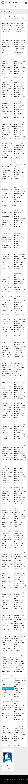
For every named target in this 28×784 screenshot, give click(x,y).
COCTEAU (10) (19, 170)
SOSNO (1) (6, 636)
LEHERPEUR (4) (19, 407)
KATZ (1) (17, 361)
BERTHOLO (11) (19, 96)
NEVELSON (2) (7, 499)
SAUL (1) (5, 600)
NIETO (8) (6, 501)
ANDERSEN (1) (19, 40)
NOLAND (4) (7, 503)
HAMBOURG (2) (19, 319)
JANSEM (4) (6, 350)
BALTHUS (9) (17, 69)
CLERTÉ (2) (6, 170)
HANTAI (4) (6, 321)
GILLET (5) (19, 300)
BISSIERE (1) (6, 103)
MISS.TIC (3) (5, 470)
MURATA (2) (6, 493)
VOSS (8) (5, 728)
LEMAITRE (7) (19, 409)
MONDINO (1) (19, 474)
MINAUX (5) (18, 464)
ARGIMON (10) (19, 46)
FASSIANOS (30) (20, 258)
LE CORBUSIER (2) (18, 399)
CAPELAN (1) (6, 145)
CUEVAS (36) (19, 191)
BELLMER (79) (6, 86)
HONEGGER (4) (19, 337)
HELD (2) (17, 323)
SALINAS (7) (18, 594)
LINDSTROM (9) (7, 415)
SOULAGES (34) (7, 638)
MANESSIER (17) (19, 438)
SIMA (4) (5, 627)
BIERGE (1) (18, 99)
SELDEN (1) (6, 615)
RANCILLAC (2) (20, 556)
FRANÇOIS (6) (19, 269)
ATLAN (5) (19, 61)
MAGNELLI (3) (7, 436)
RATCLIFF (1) (18, 558)
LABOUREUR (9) (20, 383)
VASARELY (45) (7, 707)
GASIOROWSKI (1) (7, 293)
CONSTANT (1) (6, 176)
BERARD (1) (19, 90)
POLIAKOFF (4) (7, 545)
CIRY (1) (5, 166)
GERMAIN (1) (7, 296)
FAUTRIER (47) (6, 260)
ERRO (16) (19, 254)
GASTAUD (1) (19, 292)
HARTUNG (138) (19, 321)
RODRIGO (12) (7, 582)
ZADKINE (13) (5, 740)
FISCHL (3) (5, 266)
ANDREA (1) (5, 42)
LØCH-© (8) (17, 432)
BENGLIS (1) (6, 88)
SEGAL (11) (6, 613)
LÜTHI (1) (5, 430)
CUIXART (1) (7, 193)
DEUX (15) (18, 222)
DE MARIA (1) (19, 206)
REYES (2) (18, 569)
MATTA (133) (19, 455)
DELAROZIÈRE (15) (7, 217)
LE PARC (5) (18, 401)
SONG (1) (18, 634)
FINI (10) (18, 264)
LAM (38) (6, 390)
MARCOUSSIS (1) (20, 445)
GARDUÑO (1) (18, 287)
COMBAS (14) (19, 172)
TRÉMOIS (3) (7, 684)
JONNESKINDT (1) (6, 354)
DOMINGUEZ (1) (19, 233)
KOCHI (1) (6, 375)
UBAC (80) (18, 694)
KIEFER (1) (18, 365)
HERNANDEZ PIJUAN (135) (7, 330)
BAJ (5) (17, 65)
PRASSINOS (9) (19, 552)
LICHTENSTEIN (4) (7, 413)
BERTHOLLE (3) (7, 96)
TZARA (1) (6, 694)
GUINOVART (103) (6, 316)
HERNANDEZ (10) (19, 327)
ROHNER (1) (19, 583)
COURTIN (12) (19, 183)
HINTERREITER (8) (19, 332)
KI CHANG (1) (6, 365)
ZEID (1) (7, 743)
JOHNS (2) (6, 352)
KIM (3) (19, 367)
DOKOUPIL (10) (19, 230)
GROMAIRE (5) (19, 308)
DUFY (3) (17, 239)
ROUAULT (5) (19, 590)
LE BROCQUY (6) (7, 399)
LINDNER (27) (19, 413)
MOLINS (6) (18, 472)
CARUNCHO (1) (19, 145)
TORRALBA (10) (7, 679)
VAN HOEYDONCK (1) (20, 702)
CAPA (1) (18, 143)
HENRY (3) (6, 327)
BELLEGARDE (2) (20, 84)
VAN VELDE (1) (19, 705)
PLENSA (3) (18, 543)
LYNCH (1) (5, 432)
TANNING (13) (7, 663)
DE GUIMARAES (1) (19, 198)
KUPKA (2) (18, 380)
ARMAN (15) (8, 51)
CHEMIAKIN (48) (8, 155)
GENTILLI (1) (19, 294)
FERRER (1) (6, 264)
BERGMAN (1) (19, 92)
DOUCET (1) (19, 237)
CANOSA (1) (7, 143)
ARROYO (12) (7, 57)
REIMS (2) (6, 566)
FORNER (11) (19, 266)
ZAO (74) (18, 740)
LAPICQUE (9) (19, 392)
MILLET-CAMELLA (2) (6, 465)
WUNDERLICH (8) (7, 738)
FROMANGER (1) (20, 277)
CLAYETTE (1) (19, 168)
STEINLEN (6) (7, 645)
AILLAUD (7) (18, 29)
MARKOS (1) (19, 449)
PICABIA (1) (6, 535)
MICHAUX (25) (7, 459)
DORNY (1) (6, 237)
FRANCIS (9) (6, 269)
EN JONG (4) (18, 245)
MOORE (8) (6, 478)
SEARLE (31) (18, 611)
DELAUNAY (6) (19, 216)
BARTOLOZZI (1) (20, 75)
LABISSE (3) (6, 382)
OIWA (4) (18, 503)
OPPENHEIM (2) (19, 510)
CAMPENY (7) (7, 141)
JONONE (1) (17, 354)
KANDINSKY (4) (20, 359)
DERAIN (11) (6, 222)
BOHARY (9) (18, 107)
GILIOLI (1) (6, 300)
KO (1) (17, 373)
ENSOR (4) (6, 250)
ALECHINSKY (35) (19, 35)
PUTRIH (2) (18, 554)
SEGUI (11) (18, 613)
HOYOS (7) (8, 340)
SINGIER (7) (19, 627)
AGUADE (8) (6, 27)
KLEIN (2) (17, 371)
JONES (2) (18, 352)
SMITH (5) (17, 629)
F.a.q (27, 779)
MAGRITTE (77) (19, 436)
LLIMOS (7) (18, 415)
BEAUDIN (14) (7, 80)
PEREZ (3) (18, 533)
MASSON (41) (7, 453)
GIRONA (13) (6, 302)
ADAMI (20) (6, 25)
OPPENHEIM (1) (7, 512)
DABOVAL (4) (19, 193)
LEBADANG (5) (18, 403)
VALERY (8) (18, 699)
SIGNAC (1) (18, 623)
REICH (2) (18, 564)
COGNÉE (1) (7, 172)
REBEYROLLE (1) (7, 564)
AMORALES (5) (7, 40)
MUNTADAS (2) (20, 491)
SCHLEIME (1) (19, 604)
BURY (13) (17, 132)
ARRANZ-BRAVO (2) (18, 53)
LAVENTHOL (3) (19, 396)
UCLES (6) (5, 697)
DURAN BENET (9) (7, 245)
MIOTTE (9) (18, 466)
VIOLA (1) (5, 726)
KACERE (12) (18, 356)
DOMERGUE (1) (6, 234)
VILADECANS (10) (20, 716)
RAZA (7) (18, 562)
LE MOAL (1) (6, 401)
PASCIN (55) (18, 522)
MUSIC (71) (6, 495)
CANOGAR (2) (19, 141)
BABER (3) (18, 63)
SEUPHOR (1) (7, 619)
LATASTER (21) (19, 394)
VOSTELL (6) (18, 728)
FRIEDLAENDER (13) (20, 274)
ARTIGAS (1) (20, 57)
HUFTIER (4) (19, 342)
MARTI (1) (6, 451)
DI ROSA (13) (6, 224)
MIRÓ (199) (18, 468)
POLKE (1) (18, 545)
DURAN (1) (17, 243)
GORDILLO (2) (18, 304)
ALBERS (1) (6, 34)
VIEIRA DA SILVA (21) (7, 716)
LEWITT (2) (18, 411)
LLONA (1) (6, 417)
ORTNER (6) (6, 514)
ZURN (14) (6, 745)
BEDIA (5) (5, 82)
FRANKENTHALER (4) (6, 272)
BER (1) (5, 90)
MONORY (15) (19, 476)
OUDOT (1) (18, 514)
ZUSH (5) (16, 745)
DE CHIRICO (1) (7, 197)
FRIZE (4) (6, 277)
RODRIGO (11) (18, 578)
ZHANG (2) (18, 743)
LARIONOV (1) (7, 394)
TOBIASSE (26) (7, 676)
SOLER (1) (5, 634)
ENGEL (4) (18, 247)
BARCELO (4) (7, 71)
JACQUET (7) (18, 348)
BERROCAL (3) (7, 94)
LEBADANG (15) (7, 405)
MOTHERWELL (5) (7, 484)
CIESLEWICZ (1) (20, 164)
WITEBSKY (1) (19, 734)
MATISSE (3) (6, 455)
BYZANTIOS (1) (7, 135)
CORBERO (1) (7, 178)
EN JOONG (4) (6, 247)
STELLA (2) (18, 644)
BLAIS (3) (7, 105)
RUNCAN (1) (19, 592)
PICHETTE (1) (7, 537)
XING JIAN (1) (18, 738)
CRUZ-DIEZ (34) (7, 189)
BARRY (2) (6, 73)
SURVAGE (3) (7, 651)
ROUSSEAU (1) (7, 592)
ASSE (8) (6, 61)
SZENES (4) (18, 655)
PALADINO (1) (19, 516)
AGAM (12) (18, 25)
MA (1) (5, 434)
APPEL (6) (5, 44)
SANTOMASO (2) (20, 597)
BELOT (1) (18, 86)
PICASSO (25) (19, 535)
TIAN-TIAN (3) (7, 667)
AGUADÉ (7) (19, 27)
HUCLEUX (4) (7, 343)
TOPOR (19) (19, 676)
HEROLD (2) (19, 329)
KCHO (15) (17, 363)
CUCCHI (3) (18, 189)
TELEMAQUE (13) (8, 665)
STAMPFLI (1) (19, 642)
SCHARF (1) (18, 602)
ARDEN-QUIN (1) (7, 47)
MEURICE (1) (20, 457)
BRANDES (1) (18, 120)
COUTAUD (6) (7, 185)
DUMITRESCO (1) (7, 242)
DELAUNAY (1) (19, 218)
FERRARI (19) (18, 262)
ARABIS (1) (18, 44)
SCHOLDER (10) (7, 610)
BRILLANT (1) (19, 124)
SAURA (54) (19, 600)
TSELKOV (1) (6, 688)
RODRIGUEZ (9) (19, 581)
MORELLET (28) (20, 478)
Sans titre (7, 767)
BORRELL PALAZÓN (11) (7, 112)
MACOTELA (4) (19, 434)
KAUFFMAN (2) (7, 363)
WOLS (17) (4, 736)
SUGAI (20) (6, 648)
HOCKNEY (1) (6, 336)
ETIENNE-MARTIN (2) (7, 258)
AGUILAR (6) (6, 29)
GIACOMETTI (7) (19, 297)
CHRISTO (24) (7, 160)
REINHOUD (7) (19, 566)
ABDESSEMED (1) (7, 23)
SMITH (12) (5, 629)
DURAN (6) (18, 241)
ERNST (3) (5, 254)
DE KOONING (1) (19, 202)
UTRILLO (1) (7, 699)
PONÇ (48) (18, 550)
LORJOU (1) (6, 424)
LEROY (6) (6, 411)
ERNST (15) (18, 252)
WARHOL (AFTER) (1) (7, 733)
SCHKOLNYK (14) (7, 605)
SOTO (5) (19, 636)
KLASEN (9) (6, 371)
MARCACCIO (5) (7, 445)
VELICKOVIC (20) (19, 710)
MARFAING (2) (7, 447)
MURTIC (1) (18, 493)
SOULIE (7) (18, 638)
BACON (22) (6, 65)
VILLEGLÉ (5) (19, 722)
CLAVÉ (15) (6, 168)
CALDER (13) (19, 136)
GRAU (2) (18, 306)
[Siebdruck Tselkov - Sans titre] (7, 757)
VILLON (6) (18, 724)
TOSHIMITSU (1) (19, 678)
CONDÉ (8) (6, 174)
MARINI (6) (6, 449)
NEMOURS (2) (19, 497)
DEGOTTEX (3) (7, 212)
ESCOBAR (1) (7, 256)
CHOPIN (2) (18, 157)
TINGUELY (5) (6, 669)
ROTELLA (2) (19, 587)
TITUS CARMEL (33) (7, 673)
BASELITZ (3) (6, 78)
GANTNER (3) (7, 281)
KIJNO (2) (6, 367)
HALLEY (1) (6, 319)
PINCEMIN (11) (19, 540)
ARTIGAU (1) (7, 59)
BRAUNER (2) (19, 122)
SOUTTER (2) (6, 640)
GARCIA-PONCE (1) (18, 284)
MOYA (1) (18, 483)
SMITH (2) (5, 632)
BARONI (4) (19, 71)
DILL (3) (6, 226)
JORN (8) (5, 356)
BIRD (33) (17, 101)
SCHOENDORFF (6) (20, 606)
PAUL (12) (17, 524)
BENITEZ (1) (19, 88)
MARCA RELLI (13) (19, 442)
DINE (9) (17, 226)
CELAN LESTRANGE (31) (7, 152)
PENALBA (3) (6, 529)
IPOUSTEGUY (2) (7, 348)
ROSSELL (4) (6, 587)
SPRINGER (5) (7, 642)
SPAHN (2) (18, 640)
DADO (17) (4, 195)
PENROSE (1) (19, 529)
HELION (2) (18, 325)
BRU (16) (5, 128)
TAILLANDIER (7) (7, 659)
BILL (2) (5, 101)
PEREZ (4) (5, 533)
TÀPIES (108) (19, 663)
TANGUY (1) (18, 661)
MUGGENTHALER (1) (18, 488)
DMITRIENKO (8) (6, 229)
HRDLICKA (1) (19, 340)
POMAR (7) (6, 547)
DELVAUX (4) (18, 220)
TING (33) (18, 667)
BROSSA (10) (18, 126)
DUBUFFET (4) (6, 239)
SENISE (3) (6, 617)
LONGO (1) (18, 417)
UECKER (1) (19, 697)
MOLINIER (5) (7, 472)
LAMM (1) (18, 390)
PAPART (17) (6, 518)
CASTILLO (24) (7, 149)
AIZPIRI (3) (5, 31)
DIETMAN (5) (18, 224)
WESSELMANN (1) (19, 732)
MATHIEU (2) (19, 453)
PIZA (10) (7, 543)
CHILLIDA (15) (7, 157)
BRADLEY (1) (19, 117)
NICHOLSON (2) (19, 499)
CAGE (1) (17, 134)
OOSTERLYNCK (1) (19, 507)
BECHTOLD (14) (19, 80)
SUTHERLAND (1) (19, 652)
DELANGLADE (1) (19, 213)
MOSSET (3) (18, 480)
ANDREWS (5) (19, 42)
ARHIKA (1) (19, 48)
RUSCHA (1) (6, 594)
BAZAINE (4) (18, 78)
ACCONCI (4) (18, 23)
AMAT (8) (18, 38)
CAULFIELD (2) (19, 149)
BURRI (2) (6, 132)
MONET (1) (6, 476)
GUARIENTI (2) (7, 310)
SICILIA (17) (7, 623)
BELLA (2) (5, 84)
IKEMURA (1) (6, 346)
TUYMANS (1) (6, 692)
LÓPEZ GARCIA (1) (7, 421)
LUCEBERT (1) (5, 426)
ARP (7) (17, 50)
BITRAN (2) (18, 103)
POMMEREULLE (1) (7, 551)
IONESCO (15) (19, 346)
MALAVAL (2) (6, 438)
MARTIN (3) (19, 451)
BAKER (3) (6, 67)
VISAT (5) (18, 726)
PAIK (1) (6, 516)
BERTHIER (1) (18, 94)
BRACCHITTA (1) (7, 119)
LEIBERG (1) (6, 409)
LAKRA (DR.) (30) (18, 388)
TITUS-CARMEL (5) (20, 673)
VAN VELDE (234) (7, 705)
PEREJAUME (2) (6, 531)
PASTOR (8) (6, 524)
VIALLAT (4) (19, 713)
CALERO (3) (6, 139)
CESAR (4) (19, 151)
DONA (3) (17, 235)
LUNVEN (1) (19, 426)
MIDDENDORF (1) (19, 461)
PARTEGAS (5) (7, 522)
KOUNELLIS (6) (7, 378)
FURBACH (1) (5, 279)
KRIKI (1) (16, 378)
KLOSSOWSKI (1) (8, 373)
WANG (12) (7, 730)
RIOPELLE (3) (19, 575)
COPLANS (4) (18, 176)
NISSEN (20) (18, 501)
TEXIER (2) (18, 665)
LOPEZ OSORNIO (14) (20, 421)
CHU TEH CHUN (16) (7, 164)
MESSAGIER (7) (7, 457)
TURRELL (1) (18, 690)
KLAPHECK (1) (19, 369)
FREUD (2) (18, 271)
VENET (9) (6, 713)
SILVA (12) (5, 625)
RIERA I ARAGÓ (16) (19, 573)
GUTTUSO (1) (19, 315)
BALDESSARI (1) (19, 67)
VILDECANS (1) (7, 723)
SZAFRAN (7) (6, 655)
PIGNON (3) (19, 537)
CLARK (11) (18, 166)
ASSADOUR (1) (18, 59)
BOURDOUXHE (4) (19, 114)
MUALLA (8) (18, 485)
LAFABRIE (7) (6, 387)
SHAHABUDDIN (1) (20, 620)
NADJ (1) (17, 495)
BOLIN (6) (6, 109)
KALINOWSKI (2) (7, 359)
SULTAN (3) (18, 648)
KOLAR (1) (17, 375)
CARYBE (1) (5, 147)
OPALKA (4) (6, 510)
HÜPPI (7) (18, 344)
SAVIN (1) (6, 602)
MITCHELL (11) (19, 470)
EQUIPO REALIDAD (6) (20, 250)
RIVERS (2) (6, 577)
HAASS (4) (18, 317)
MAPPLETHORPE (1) (6, 442)
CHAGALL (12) (19, 153)
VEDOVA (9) (6, 709)
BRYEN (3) (18, 128)
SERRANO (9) (18, 617)
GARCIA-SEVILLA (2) (6, 288)
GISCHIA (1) (6, 304)
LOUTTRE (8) (19, 424)
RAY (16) (17, 560)
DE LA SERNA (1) (7, 206)
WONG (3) (19, 736)
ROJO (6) (6, 585)
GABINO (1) (19, 279)
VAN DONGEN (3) (7, 701)
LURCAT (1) (18, 428)
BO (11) (5, 107)
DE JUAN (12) (7, 201)
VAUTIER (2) (19, 707)
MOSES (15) (5, 480)
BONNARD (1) (19, 109)
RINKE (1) (5, 575)
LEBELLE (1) (19, 405)
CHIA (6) (18, 155)
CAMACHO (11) (19, 139)
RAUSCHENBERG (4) (6, 561)
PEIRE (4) (17, 527)
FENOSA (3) (6, 262)
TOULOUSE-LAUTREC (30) (20, 681)
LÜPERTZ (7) (7, 428)
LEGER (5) (6, 407)
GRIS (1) (5, 308)
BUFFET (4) (19, 130)
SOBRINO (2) (19, 632)
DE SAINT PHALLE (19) (7, 209)
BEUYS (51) (6, 99)
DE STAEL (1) (19, 208)
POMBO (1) (18, 547)
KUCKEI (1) (6, 380)
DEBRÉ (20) (18, 210)
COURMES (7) (7, 183)
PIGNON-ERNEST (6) (6, 540)
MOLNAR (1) (6, 474)
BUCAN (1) (6, 130)
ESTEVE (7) (19, 256)
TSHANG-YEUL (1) (19, 688)
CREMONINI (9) (19, 186)
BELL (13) (19, 82)
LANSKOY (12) (7, 392)
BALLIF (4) (6, 69)
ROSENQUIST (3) (20, 585)
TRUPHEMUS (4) (19, 685)
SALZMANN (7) (7, 596)
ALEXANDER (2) (7, 38)
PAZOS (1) (6, 527)
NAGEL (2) (6, 497)
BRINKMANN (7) (8, 126)
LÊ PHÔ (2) (4, 403)
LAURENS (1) (6, 396)
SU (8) (17, 646)
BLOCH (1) (19, 105)
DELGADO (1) (7, 220)
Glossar (24, 779)
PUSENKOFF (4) (7, 554)
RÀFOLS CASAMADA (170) (7, 557)
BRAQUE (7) (7, 122)
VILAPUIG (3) (18, 719)
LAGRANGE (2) (19, 386)
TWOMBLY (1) (18, 692)
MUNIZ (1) (5, 491)
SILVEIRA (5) (19, 625)
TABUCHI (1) (6, 657)
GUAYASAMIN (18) (20, 312)
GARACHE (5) (19, 281)
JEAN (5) (18, 350)
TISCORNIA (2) (19, 669)
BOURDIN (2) (19, 111)
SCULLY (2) (18, 608)
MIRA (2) (5, 468)
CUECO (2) (6, 191)
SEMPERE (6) (19, 615)
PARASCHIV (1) (19, 519)
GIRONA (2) (18, 302)
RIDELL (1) (18, 571)
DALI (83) (18, 195)
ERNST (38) (6, 252)
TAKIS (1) (18, 659)
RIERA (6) (6, 573)
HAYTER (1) (7, 324)
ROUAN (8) (6, 590)
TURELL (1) (6, 690)
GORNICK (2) (6, 306)
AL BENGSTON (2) (19, 31)
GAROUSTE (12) (20, 289)
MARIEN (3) (18, 447)
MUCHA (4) (7, 487)
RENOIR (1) (7, 570)
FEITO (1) (17, 260)
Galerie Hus (4, 12)
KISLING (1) (6, 369)
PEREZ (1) (18, 531)
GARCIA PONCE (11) (6, 284)
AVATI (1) (5, 63)
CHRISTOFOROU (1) (19, 161)
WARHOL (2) (18, 730)
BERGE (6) (7, 92)
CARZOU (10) (18, 147)
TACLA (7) (18, 657)
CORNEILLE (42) (19, 180)
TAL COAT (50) (7, 661)
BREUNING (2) (6, 124)
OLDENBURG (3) (7, 506)
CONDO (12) (19, 174)
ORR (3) (17, 512)
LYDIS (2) (18, 430)
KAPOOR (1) (6, 361)
